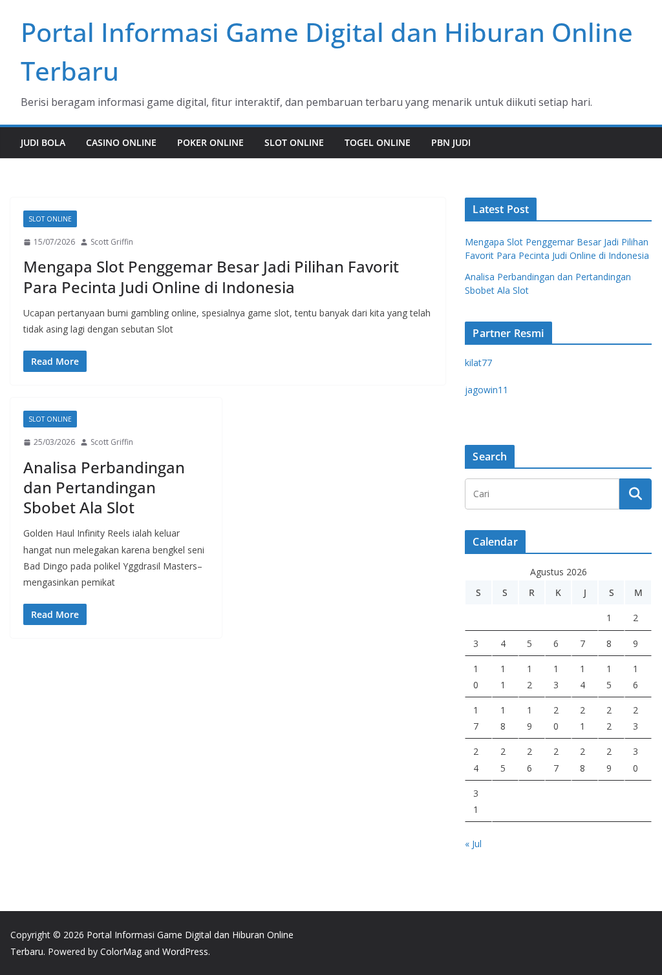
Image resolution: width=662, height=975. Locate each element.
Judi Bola (43, 142)
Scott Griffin (112, 241)
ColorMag (121, 951)
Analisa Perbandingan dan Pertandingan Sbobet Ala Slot (104, 487)
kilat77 (478, 362)
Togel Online (378, 142)
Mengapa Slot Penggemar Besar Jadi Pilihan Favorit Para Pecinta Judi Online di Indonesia (211, 276)
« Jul (473, 843)
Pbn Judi (451, 142)
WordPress (185, 951)
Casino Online (121, 142)
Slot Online (294, 142)
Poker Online (210, 142)
